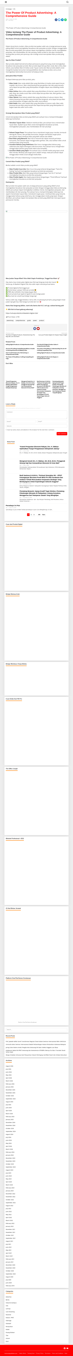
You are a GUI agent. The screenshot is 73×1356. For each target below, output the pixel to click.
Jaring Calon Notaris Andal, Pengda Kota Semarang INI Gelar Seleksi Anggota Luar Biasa (32, 1047)
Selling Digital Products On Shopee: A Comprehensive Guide (47, 357)
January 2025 (10, 1119)
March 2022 (9, 1220)
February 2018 (10, 1286)
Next (43, 514)
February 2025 (10, 1116)
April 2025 (9, 1110)
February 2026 (10, 1084)
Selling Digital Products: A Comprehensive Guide (20, 344)
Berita (7, 1300)
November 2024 (10, 1125)
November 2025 (10, 1093)
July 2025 (8, 1105)
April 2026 (9, 1078)
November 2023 (10, 1161)
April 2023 (9, 1182)
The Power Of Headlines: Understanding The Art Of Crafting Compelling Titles (51, 349)
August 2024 (9, 1134)
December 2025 (10, 1090)
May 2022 (8, 1214)
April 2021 (9, 1253)
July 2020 (8, 1280)
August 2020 (9, 1277)
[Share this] (56, 19)
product (41, 320)
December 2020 (10, 1265)
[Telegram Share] (62, 19)
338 (39, 514)
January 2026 (10, 1087)
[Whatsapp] (65, 19)
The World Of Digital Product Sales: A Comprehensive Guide (47, 345)
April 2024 (9, 1146)
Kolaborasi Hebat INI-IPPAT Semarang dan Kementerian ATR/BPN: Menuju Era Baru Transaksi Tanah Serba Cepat (35, 1051)
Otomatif (8, 1323)
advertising (10, 320)
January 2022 (10, 1226)
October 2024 (10, 1128)
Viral (7, 1341)
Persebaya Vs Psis (13, 505)
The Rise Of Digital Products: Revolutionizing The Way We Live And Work (20, 334)
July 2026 (8, 1069)
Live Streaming (10, 1312)
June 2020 (9, 1283)
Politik (7, 1329)
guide (29, 320)
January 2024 (10, 1155)
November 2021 (10, 1232)
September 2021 (11, 1238)
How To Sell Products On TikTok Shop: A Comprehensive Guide (17, 353)
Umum (8, 1338)
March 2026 (9, 1081)
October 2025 (10, 1096)
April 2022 (9, 1217)
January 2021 (10, 1262)
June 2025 (9, 1107)
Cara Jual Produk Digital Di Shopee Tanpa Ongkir (52, 334)
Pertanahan (9, 1326)
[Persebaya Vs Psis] (52, 509)
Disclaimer (47, 1353)
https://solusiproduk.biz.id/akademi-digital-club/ (22, 313)
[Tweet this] (59, 19)
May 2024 (8, 1143)
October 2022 (10, 1200)
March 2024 (9, 1149)
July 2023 (8, 1173)
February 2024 (10, 1152)
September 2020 (11, 1274)
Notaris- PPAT (10, 1317)
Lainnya (8, 1309)
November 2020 (10, 1268)
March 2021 (9, 1256)
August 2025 (9, 1102)
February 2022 (10, 1223)
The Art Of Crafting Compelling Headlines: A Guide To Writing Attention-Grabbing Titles (20, 349)
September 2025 (11, 1099)
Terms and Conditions (57, 1353)
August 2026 (9, 1066)
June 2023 (9, 1176)
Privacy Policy (40, 1353)
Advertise (8, 1297)
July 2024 (8, 1137)
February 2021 (10, 1259)
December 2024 (10, 1122)
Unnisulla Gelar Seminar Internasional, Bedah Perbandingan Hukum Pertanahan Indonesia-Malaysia (36, 1044)
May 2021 (8, 1250)
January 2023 (10, 1191)
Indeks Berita (22, 1353)
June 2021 (9, 1247)
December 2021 (10, 1229)
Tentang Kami (31, 1353)
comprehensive (20, 320)
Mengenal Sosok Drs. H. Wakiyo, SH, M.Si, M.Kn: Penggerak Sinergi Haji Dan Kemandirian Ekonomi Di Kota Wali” (28, 384)
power (35, 320)
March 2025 (9, 1113)
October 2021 (10, 1235)
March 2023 (9, 1185)
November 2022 (10, 1196)
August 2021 (9, 1241)
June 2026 (9, 1072)
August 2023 (9, 1170)
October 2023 (10, 1164)
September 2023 (11, 1167)
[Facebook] (34, 328)
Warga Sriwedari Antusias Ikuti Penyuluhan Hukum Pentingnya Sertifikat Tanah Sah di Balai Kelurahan (36, 1055)
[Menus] (5, 2)
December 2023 (10, 1158)
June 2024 (9, 1140)
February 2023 (10, 1188)
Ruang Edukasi (10, 1332)
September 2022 (11, 1202)
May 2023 (8, 1179)
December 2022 (10, 1194)
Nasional (8, 1315)
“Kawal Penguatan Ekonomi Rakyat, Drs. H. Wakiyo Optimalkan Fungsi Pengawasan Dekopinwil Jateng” (13, 384)
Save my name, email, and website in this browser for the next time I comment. (30, 430)
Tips (7, 1335)
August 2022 (9, 1205)
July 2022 (8, 1208)
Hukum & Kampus (11, 1303)
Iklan (66, 1353)
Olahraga (8, 1320)
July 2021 (8, 1244)
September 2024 (11, 1131)
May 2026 (8, 1075)
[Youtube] (38, 328)
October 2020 (10, 1271)
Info (6, 20)
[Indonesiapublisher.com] (5, 1348)
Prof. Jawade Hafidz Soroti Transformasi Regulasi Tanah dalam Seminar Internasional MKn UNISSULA (36, 1041)
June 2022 (9, 1211)
